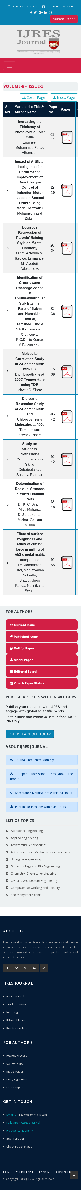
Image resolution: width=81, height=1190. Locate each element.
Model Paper (14, 1071)
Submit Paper (64, 19)
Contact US (64, 1172)
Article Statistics (16, 1004)
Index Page (65, 97)
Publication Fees (17, 1028)
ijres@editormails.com (32, 1114)
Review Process (16, 1055)
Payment (45, 1172)
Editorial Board (16, 1020)
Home (7, 1172)
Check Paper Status (19, 1146)
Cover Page (35, 97)
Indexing (12, 1012)
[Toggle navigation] (9, 65)
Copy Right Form (16, 1079)
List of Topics (14, 1087)
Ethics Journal (15, 996)
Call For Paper (15, 1063)
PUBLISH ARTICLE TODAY (29, 734)
